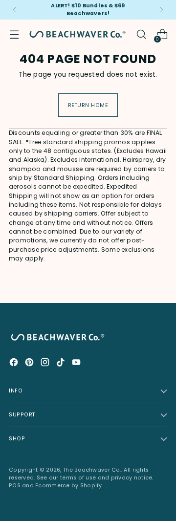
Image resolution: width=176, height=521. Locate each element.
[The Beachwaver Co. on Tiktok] (61, 363)
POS (15, 485)
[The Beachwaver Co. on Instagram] (46, 363)
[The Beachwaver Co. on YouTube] (77, 363)
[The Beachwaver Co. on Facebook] (15, 363)
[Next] (161, 10)
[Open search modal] (141, 34)
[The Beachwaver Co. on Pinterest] (30, 363)
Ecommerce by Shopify (68, 485)
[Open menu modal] (14, 34)
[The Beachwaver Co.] (77, 34)
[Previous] (14, 10)
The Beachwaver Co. (92, 470)
